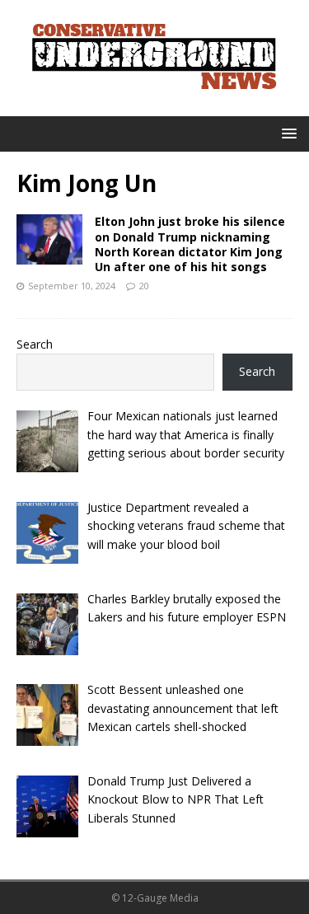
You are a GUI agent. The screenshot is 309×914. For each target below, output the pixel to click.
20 (144, 285)
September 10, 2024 (71, 285)
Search (34, 344)
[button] (286, 133)
